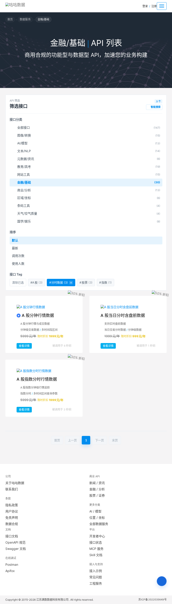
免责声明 (11, 517)
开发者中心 (97, 536)
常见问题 (95, 577)
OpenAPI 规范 (15, 542)
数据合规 (11, 524)
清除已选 (18, 282)
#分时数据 (60, 282)
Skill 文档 (95, 555)
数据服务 (25, 19)
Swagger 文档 (15, 549)
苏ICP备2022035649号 (152, 599)
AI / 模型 (95, 511)
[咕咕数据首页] (23, 6)
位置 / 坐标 (97, 517)
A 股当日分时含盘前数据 (123, 315)
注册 (154, 6)
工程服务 (95, 583)
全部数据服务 (98, 524)
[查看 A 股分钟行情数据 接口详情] (44, 307)
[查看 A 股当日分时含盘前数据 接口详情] (128, 307)
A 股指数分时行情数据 (37, 379)
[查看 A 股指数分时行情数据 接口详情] (44, 371)
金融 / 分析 (97, 489)
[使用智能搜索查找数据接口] (162, 581)
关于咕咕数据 (14, 483)
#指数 (105, 282)
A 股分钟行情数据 (38, 315)
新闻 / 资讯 (97, 483)
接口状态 (95, 542)
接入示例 (95, 571)
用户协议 (11, 511)
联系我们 (11, 489)
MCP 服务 (96, 549)
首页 (10, 19)
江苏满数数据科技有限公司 (52, 599)
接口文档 (11, 536)
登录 (145, 6)
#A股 (36, 282)
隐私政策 (11, 505)
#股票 (86, 282)
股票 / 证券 (97, 495)
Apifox (10, 571)
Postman (11, 564)
